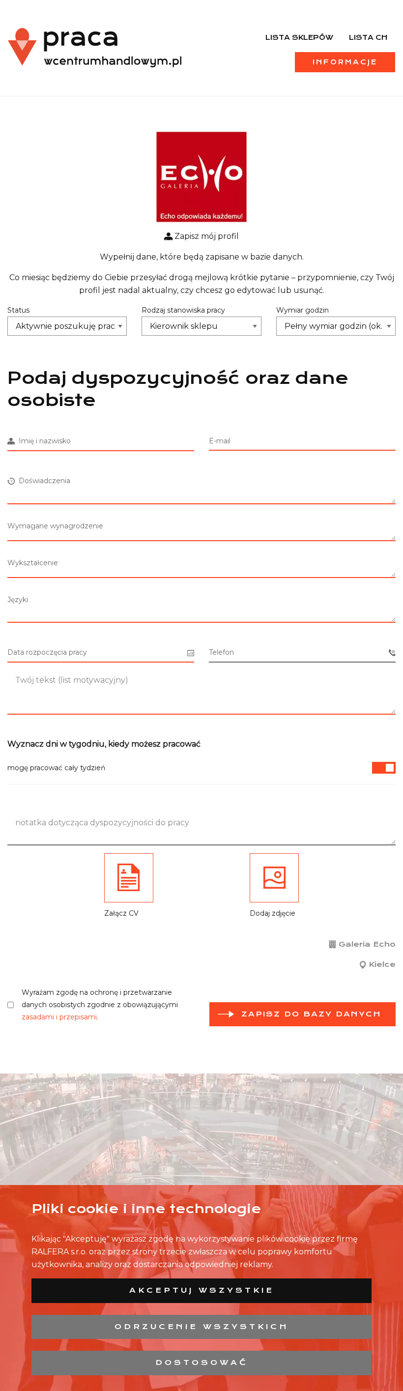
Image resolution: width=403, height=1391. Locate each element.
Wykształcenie (32, 562)
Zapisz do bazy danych (311, 1014)
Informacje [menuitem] (345, 62)
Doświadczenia (42, 480)
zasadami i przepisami (59, 1017)
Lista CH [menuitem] (368, 37)
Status (18, 310)
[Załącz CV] (128, 877)
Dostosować (201, 1362)
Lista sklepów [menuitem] (299, 37)
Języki (17, 599)
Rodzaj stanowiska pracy (183, 310)
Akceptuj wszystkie (201, 1290)
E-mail (219, 440)
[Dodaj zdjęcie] (274, 877)
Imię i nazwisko (43, 440)
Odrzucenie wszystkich (202, 1326)
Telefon (221, 652)
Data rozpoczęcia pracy (47, 652)
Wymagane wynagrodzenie (55, 526)
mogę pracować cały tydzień (56, 767)
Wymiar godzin (302, 310)
